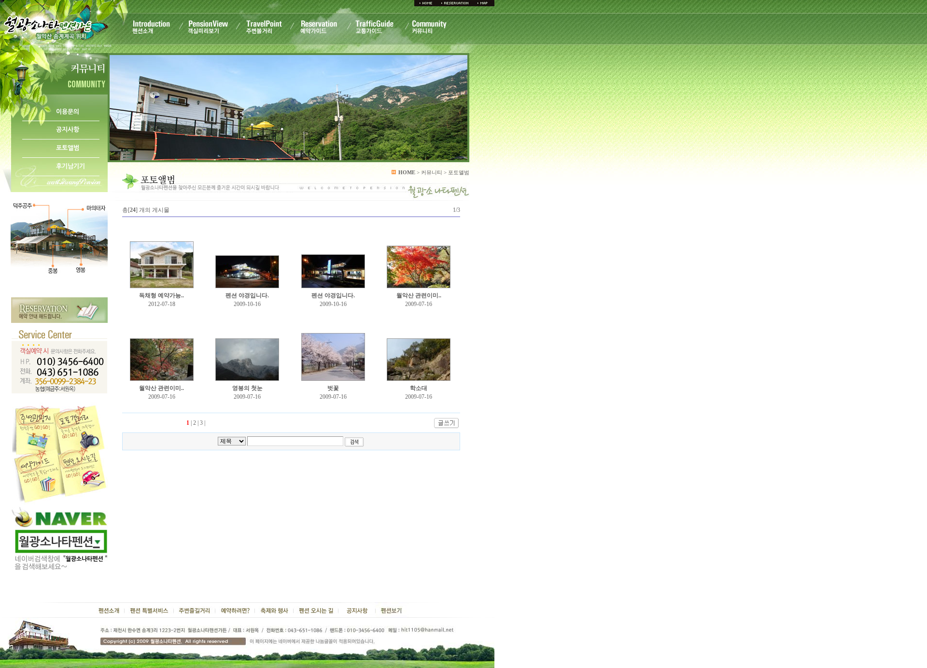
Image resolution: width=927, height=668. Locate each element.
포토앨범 (67, 148)
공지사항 (67, 129)
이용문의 (67, 112)
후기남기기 (70, 166)
